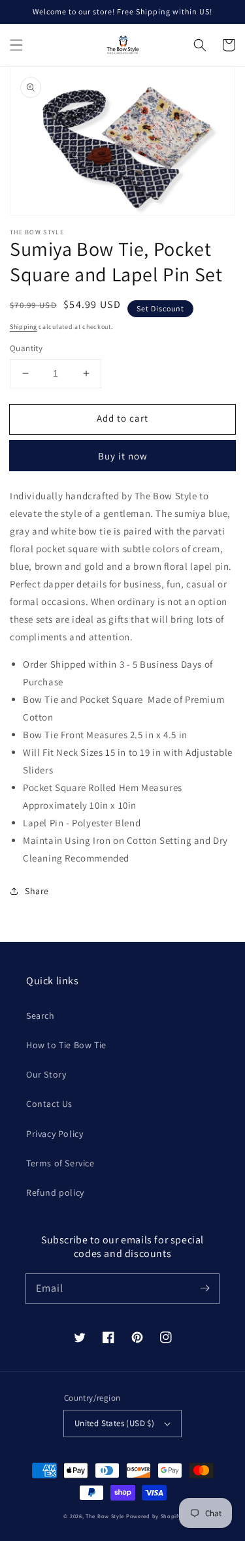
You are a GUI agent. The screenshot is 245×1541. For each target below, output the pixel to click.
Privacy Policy (54, 1134)
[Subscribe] (204, 1288)
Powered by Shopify (154, 1515)
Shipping (23, 326)
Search (40, 1015)
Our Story (46, 1074)
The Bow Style (105, 1515)
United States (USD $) (114, 1423)
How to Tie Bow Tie (66, 1045)
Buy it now (123, 456)
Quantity (26, 348)
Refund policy (55, 1192)
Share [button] (37, 891)
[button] (16, 45)
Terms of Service (60, 1163)
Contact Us (49, 1104)
